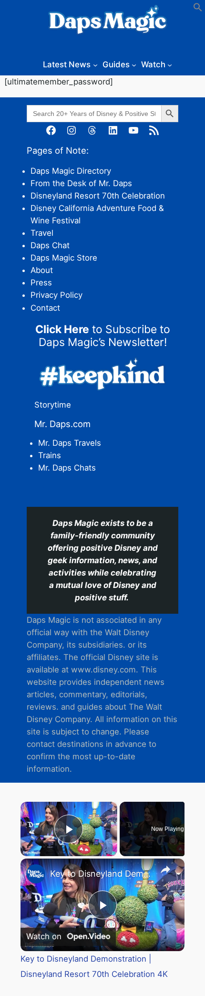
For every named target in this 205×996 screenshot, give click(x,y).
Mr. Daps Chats (67, 467)
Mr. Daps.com (62, 424)
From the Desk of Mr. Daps (81, 183)
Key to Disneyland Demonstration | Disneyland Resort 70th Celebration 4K (101, 874)
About (42, 270)
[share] (165, 869)
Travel (42, 233)
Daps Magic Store (64, 257)
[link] (35, 873)
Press (41, 282)
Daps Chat (50, 245)
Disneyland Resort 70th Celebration (98, 195)
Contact (45, 308)
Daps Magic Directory (71, 171)
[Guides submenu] (134, 64)
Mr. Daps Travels (69, 443)
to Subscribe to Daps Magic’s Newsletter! (102, 336)
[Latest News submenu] (95, 64)
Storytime (52, 404)
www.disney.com (103, 669)
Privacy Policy (56, 295)
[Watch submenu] (169, 64)
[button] (198, 9)
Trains (49, 455)
